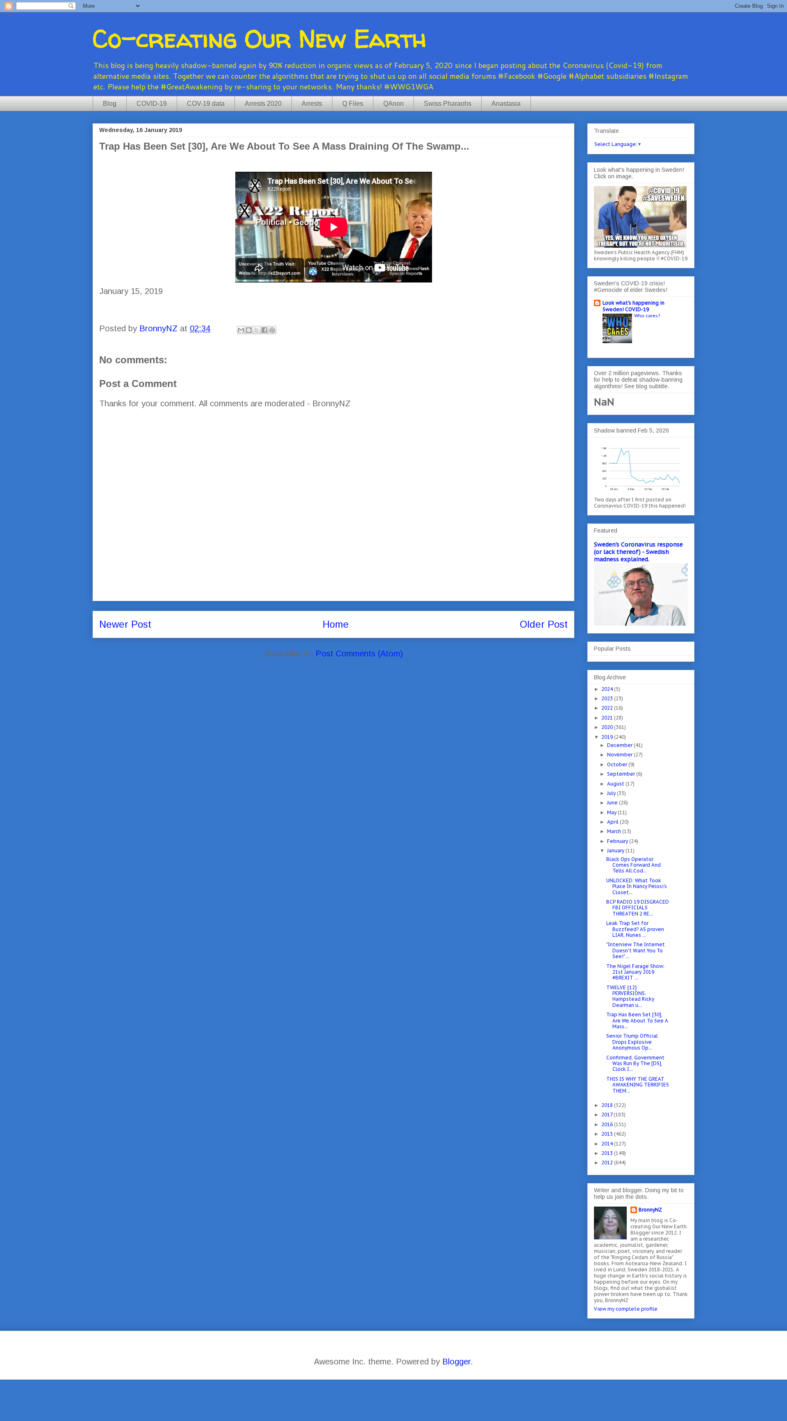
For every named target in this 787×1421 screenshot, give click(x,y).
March (614, 831)
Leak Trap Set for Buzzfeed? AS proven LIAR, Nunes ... (635, 929)
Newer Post (125, 624)
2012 (607, 1162)
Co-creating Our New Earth (259, 38)
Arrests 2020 (263, 103)
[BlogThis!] (249, 330)
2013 (607, 1153)
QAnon (393, 103)
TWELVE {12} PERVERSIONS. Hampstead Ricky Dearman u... (630, 996)
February (618, 841)
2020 (607, 727)
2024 (607, 689)
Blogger (456, 1361)
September (621, 774)
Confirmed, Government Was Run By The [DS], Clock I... (635, 1063)
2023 (607, 698)
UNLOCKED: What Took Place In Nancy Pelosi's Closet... (636, 886)
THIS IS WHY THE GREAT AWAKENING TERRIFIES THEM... (637, 1085)
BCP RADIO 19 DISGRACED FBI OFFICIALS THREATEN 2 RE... (637, 908)
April (613, 822)
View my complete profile (625, 1309)
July (612, 793)
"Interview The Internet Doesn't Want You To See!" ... (635, 950)
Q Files (352, 103)
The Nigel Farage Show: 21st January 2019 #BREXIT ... (635, 972)
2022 (607, 708)
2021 (607, 718)
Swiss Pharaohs (447, 103)
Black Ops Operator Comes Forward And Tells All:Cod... (633, 865)
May (612, 812)
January (616, 850)
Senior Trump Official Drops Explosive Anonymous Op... (632, 1042)
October (617, 764)
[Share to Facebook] (264, 330)
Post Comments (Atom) (359, 653)
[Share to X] (256, 330)
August (616, 784)
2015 (607, 1134)
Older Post (544, 624)
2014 (607, 1144)
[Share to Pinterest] (272, 330)
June (613, 802)
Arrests (312, 103)
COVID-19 (151, 103)
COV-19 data (206, 103)
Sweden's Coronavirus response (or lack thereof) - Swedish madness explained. (638, 552)
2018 (607, 1105)
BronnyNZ (650, 1210)
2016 (607, 1124)
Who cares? (647, 315)
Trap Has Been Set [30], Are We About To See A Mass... (637, 1020)
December (620, 745)
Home (336, 624)
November (620, 754)
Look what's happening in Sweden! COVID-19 (633, 306)
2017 (607, 1114)
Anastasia (506, 103)
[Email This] (241, 330)
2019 (607, 737)
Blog (109, 103)
